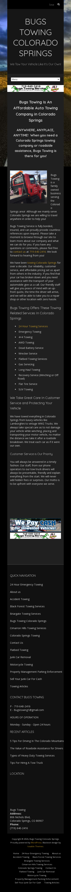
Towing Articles (19, 686)
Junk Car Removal (20, 657)
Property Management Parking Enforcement (36, 671)
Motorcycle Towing (21, 664)
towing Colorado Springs (41, 262)
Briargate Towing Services (25, 613)
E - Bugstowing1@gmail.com (27, 710)
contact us (19, 251)
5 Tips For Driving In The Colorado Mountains (37, 741)
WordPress (36, 842)
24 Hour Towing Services (33, 326)
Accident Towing (19, 599)
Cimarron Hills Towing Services (28, 628)
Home (16, 853)
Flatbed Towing (19, 650)
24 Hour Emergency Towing (26, 584)
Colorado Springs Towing (25, 635)
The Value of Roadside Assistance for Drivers (36, 748)
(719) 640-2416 (19, 828)
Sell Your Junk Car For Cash (26, 679)
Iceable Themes (35, 846)
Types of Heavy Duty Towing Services (32, 755)
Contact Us (16, 642)
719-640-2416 (37, 251)
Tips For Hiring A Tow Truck (26, 762)
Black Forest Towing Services (27, 606)
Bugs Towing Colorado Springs (28, 621)
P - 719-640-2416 (20, 706)
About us (15, 592)
